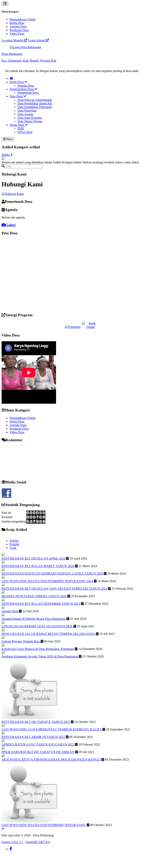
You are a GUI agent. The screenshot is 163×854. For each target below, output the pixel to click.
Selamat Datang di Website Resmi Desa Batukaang (34, 618)
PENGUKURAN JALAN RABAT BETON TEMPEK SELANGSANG (48, 633)
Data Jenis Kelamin (29, 117)
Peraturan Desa (19, 30)
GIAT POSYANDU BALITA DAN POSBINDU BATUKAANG (44, 825)
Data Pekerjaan (27, 110)
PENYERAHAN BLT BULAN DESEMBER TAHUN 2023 (41, 603)
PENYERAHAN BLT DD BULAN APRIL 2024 (33, 558)
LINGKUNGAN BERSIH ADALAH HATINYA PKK (37, 626)
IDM (20, 128)
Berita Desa (17, 23)
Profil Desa (17, 82)
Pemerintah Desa (28, 92)
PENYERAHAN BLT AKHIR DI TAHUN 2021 (33, 737)
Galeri (10, 225)
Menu (9, 139)
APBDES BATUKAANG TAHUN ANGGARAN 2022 (38, 744)
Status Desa (17, 125)
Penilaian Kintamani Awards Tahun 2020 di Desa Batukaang (40, 656)
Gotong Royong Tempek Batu (21, 641)
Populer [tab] (14, 544)
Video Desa (17, 33)
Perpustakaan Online (23, 19)
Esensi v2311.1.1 (12, 842)
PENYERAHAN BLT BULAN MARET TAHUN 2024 (38, 566)
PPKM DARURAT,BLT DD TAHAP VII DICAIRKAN (38, 752)
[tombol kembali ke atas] (3, 828)
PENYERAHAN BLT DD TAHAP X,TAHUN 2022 (36, 722)
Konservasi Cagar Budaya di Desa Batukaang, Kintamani (38, 649)
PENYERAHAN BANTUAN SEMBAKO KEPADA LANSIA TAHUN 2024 (52, 573)
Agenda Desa (18, 26)
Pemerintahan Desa (22, 89)
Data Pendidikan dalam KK (34, 103)
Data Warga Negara (29, 121)
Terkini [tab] (14, 540)
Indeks (6, 154)
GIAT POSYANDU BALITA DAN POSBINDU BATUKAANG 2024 (47, 581)
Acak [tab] (13, 547)
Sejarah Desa (25, 85)
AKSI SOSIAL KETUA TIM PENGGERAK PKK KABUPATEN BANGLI (51, 759)
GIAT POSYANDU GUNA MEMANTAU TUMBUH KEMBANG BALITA (52, 729)
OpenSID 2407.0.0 (38, 842)
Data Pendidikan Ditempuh (34, 107)
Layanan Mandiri (13, 40)
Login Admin (37, 40)
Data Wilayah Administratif (34, 100)
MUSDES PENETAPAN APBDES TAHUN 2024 (34, 596)
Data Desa (16, 96)
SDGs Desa (24, 132)
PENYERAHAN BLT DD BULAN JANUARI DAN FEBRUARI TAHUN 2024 (54, 588)
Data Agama (25, 114)
